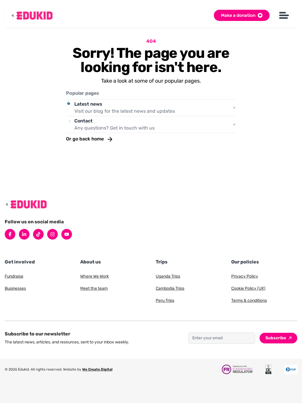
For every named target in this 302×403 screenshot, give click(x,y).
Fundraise (14, 276)
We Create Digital (97, 369)
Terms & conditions (249, 300)
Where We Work (94, 276)
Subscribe (275, 337)
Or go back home (85, 139)
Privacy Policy (244, 276)
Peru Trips (165, 300)
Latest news (88, 104)
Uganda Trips (168, 276)
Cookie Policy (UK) (248, 288)
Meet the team (94, 288)
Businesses (15, 288)
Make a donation (238, 15)
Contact (83, 121)
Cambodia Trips (170, 288)
